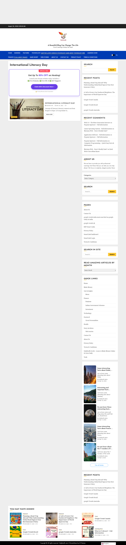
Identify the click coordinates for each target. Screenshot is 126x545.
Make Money (34, 57)
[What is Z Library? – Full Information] (88, 532)
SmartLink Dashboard (91, 234)
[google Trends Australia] (52, 532)
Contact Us (64, 57)
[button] (117, 55)
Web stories (89, 331)
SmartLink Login (89, 238)
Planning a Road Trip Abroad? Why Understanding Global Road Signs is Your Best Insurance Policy (99, 85)
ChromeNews (73, 543)
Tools (85, 357)
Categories (87, 175)
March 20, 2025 (64, 524)
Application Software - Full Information (97, 135)
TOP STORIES (88, 291)
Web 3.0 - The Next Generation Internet (97, 123)
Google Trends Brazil (91, 105)
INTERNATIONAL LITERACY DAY (60, 103)
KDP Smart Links (89, 227)
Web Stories (45, 57)
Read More (49, 114)
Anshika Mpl (49, 105)
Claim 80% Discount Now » (44, 87)
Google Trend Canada (91, 100)
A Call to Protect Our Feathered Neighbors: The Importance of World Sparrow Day (68, 519)
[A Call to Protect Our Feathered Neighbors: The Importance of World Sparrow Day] (52, 518)
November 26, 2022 (101, 521)
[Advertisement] (51, 12)
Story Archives (88, 328)
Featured (26, 53)
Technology (58, 53)
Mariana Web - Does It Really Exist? (95, 149)
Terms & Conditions (90, 57)
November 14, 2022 (65, 534)
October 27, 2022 (101, 535)
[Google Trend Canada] (88, 518)
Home (10, 53)
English (106, 543)
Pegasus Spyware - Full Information (96, 141)
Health (86, 324)
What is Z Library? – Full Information (103, 532)
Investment (89, 309)
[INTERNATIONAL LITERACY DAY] (27, 109)
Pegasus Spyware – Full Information (96, 125)
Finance (17, 57)
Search (88, 64)
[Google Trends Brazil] (16, 532)
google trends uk (89, 223)
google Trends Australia (92, 110)
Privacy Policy (76, 57)
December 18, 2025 (29, 524)
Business (17, 53)
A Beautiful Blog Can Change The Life (63, 45)
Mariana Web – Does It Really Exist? (95, 131)
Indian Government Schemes (95, 305)
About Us (54, 57)
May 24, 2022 (59, 105)
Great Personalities (92, 320)
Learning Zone (92, 53)
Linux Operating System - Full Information (98, 129)
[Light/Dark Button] (113, 55)
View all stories (99, 465)
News (87, 294)
